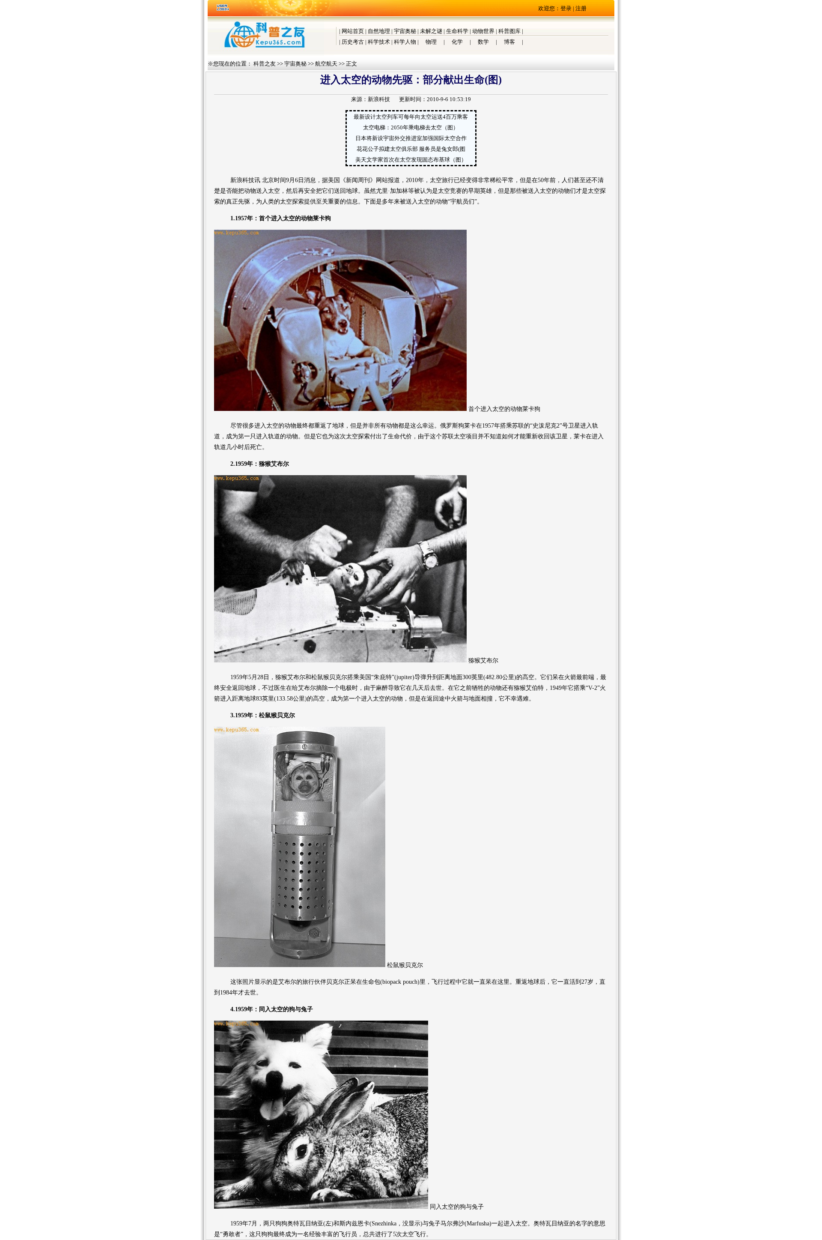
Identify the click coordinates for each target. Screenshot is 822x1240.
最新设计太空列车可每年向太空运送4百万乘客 (411, 117)
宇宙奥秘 (405, 31)
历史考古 (353, 42)
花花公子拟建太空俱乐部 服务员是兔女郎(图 (411, 149)
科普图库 (509, 31)
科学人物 (405, 42)
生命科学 (457, 31)
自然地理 (379, 31)
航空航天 (326, 63)
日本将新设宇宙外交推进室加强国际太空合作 (411, 138)
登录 (566, 8)
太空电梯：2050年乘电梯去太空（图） (411, 127)
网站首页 (353, 31)
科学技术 (379, 42)
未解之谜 (431, 31)
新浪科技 (379, 99)
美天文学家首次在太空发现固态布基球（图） (411, 159)
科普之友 (264, 63)
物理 (431, 42)
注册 (581, 8)
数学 (483, 42)
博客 (509, 42)
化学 (457, 42)
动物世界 (483, 31)
